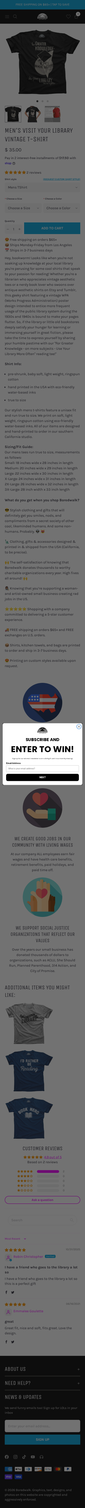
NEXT (42, 777)
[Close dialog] (79, 726)
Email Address (13, 763)
